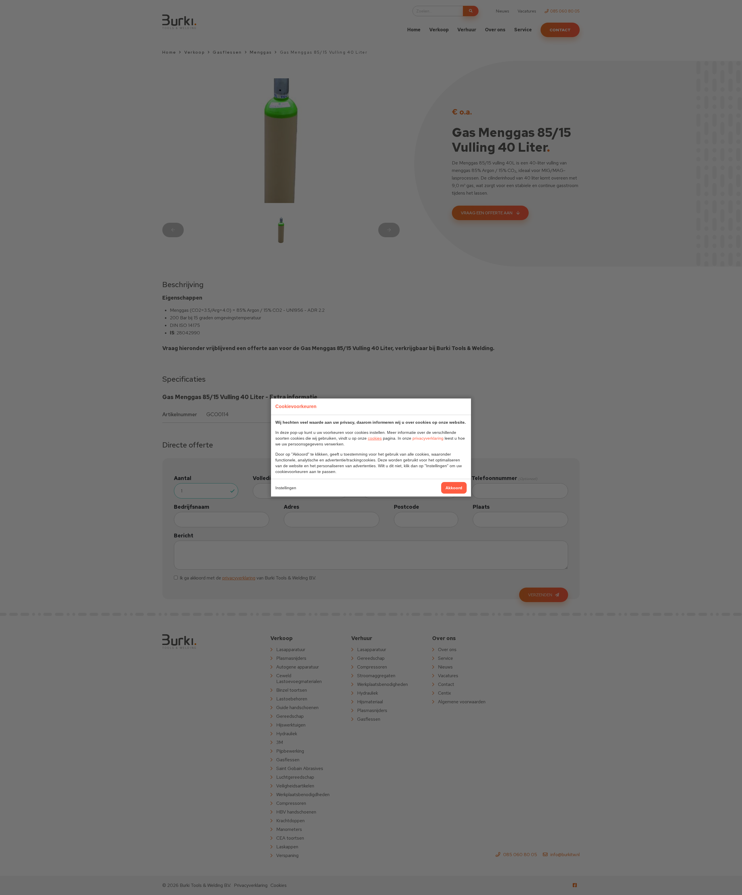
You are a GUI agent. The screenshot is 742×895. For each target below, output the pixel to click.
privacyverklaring (427, 438)
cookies (375, 438)
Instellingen (285, 487)
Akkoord (453, 487)
